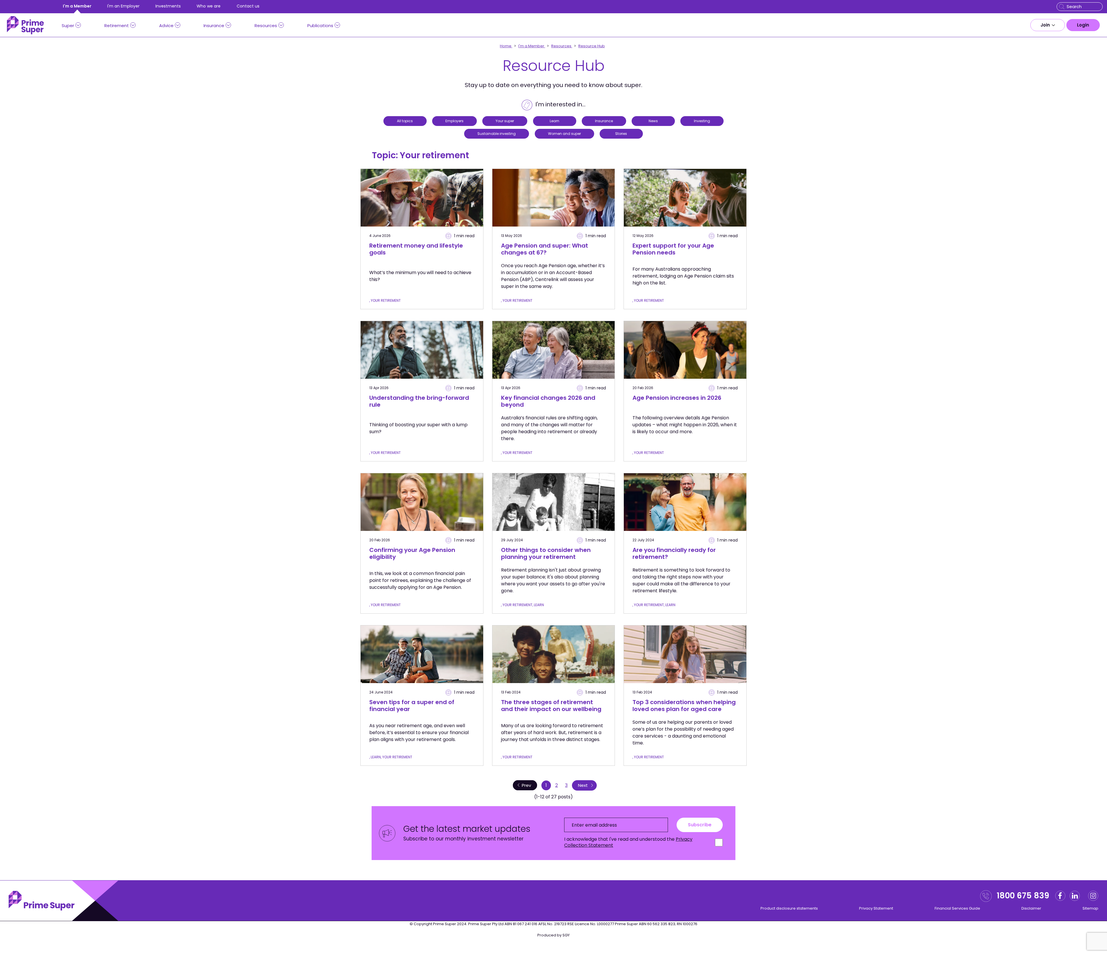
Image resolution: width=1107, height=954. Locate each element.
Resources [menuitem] (266, 25)
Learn (554, 120)
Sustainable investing (496, 133)
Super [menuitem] (68, 25)
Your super (505, 120)
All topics (405, 120)
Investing (702, 120)
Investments (168, 6)
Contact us (248, 6)
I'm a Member (77, 6)
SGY (566, 935)
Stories (621, 133)
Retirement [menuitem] (116, 25)
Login (1083, 25)
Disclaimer (1031, 908)
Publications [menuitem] (320, 25)
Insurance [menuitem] (214, 25)
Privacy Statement (876, 908)
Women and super (564, 133)
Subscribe (699, 824)
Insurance (604, 120)
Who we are (209, 6)
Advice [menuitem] (166, 25)
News (653, 120)
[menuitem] (1047, 25)
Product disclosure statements (789, 908)
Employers (454, 120)
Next (583, 785)
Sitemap (1090, 908)
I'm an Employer (123, 6)
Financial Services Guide (957, 908)
